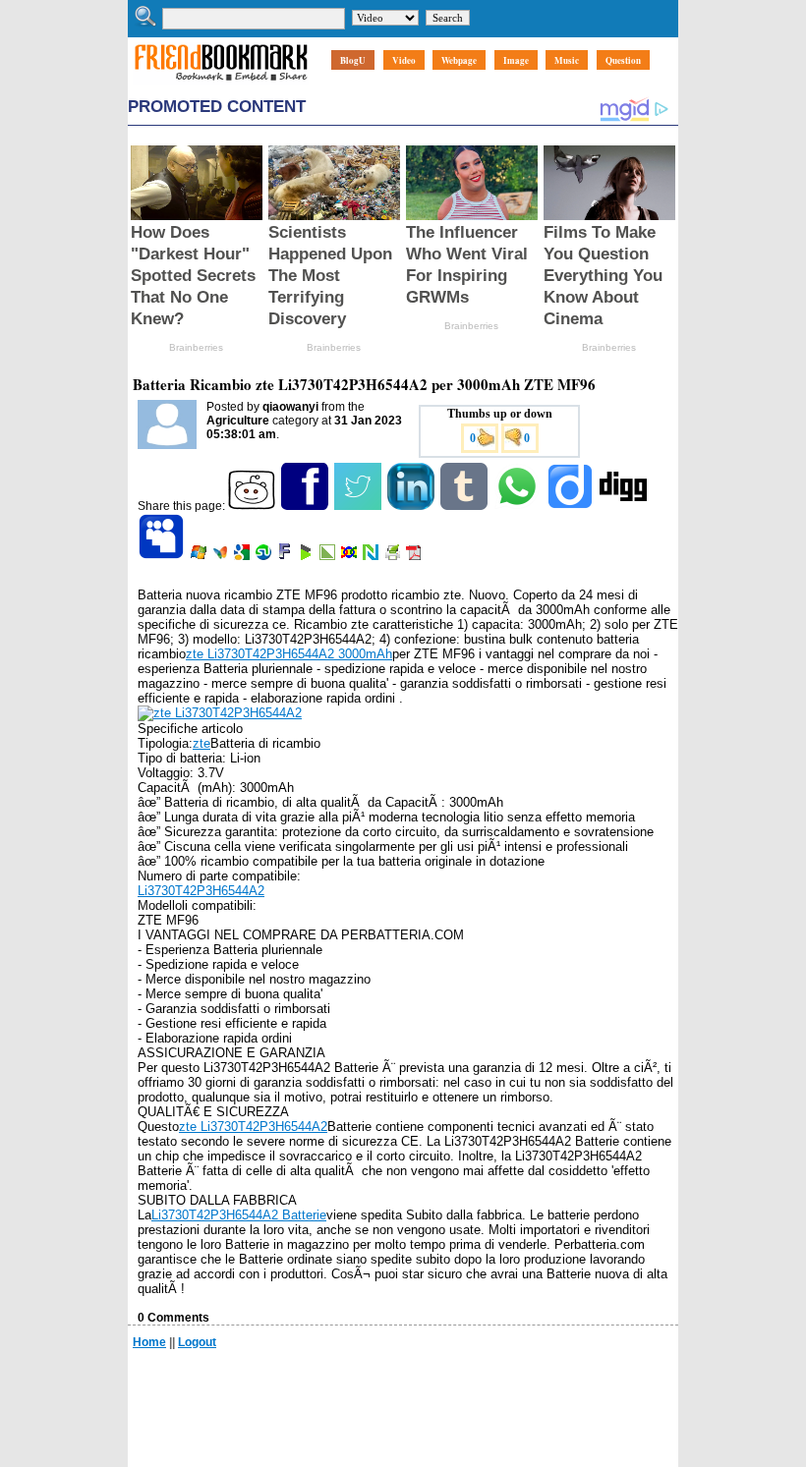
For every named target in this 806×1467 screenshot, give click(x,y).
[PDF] (415, 556)
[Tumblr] (465, 506)
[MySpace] (163, 556)
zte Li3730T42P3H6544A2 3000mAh (289, 654)
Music (566, 60)
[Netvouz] (372, 556)
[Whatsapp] (518, 506)
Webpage (459, 60)
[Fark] (286, 556)
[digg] (625, 506)
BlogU (353, 60)
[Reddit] (253, 506)
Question (623, 60)
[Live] (200, 556)
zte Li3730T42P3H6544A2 (253, 1126)
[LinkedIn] (412, 506)
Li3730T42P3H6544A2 (201, 890)
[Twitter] (359, 506)
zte (201, 743)
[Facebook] (306, 506)
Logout (197, 1342)
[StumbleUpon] (265, 556)
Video (404, 60)
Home (149, 1342)
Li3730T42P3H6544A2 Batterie (238, 1215)
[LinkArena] (328, 556)
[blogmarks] (307, 556)
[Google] (243, 556)
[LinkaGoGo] (350, 556)
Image (516, 60)
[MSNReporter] (221, 556)
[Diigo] (572, 506)
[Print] (393, 556)
